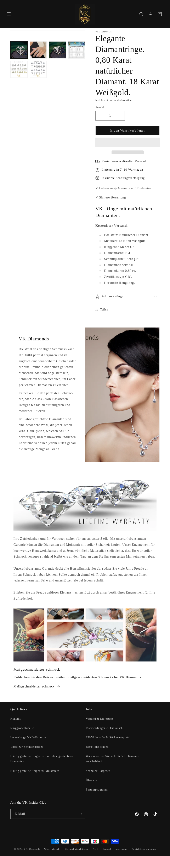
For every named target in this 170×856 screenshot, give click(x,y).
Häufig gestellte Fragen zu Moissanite (34, 770)
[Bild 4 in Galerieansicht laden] (76, 50)
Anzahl (99, 107)
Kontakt (15, 718)
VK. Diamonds (32, 849)
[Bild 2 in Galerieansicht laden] (38, 50)
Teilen (104, 309)
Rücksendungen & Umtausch (104, 728)
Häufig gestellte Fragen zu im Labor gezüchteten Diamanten (41, 759)
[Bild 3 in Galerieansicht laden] (57, 50)
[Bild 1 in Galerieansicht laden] (19, 50)
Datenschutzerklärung (77, 849)
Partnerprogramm (97, 789)
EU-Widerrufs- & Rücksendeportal (108, 737)
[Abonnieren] (80, 814)
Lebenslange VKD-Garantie (28, 737)
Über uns (91, 780)
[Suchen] (141, 14)
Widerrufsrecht (52, 849)
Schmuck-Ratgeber (98, 770)
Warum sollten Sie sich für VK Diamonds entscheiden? (113, 759)
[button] (127, 142)
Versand (106, 849)
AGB (95, 849)
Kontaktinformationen (144, 849)
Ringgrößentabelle (22, 728)
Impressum (121, 849)
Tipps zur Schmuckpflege (26, 746)
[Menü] (8, 14)
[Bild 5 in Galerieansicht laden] (19, 69)
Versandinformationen (121, 100)
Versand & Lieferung (99, 718)
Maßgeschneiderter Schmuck (34, 686)
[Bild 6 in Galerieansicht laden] (38, 69)
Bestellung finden (97, 746)
